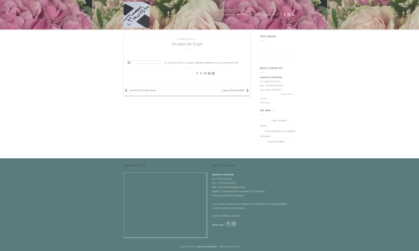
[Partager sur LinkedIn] (213, 73)
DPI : (262, 131)
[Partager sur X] (201, 73)
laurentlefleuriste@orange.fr (270, 94)
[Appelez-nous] (293, 14)
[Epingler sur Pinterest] (209, 73)
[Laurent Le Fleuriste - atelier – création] (140, 14)
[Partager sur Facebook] (197, 73)
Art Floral (242, 14)
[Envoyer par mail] (205, 73)
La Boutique (228, 14)
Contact (274, 14)
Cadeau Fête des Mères (233, 90)
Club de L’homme (203, 62)
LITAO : (263, 141)
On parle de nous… (269, 59)
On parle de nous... (187, 39)
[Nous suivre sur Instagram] (289, 14)
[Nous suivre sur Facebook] (284, 14)
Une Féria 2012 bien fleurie (142, 90)
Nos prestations (259, 14)
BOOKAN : (265, 120)
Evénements (266, 53)
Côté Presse (265, 46)
